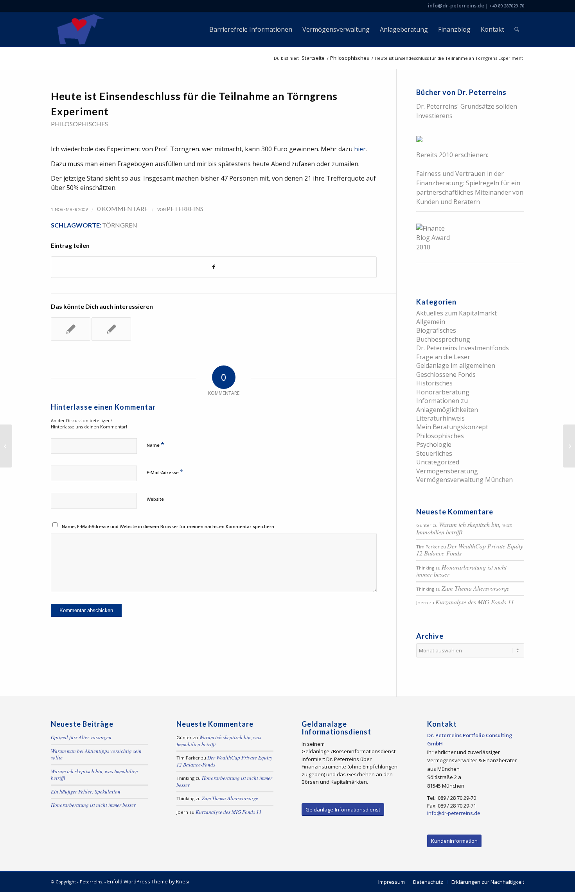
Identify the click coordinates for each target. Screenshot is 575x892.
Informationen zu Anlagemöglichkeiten (447, 405)
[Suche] (517, 29)
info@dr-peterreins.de (456, 5)
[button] (17, 875)
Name (155, 444)
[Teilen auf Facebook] (213, 267)
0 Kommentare (122, 208)
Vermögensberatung (447, 471)
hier (360, 149)
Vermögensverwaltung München (464, 479)
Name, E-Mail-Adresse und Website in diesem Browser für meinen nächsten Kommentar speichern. (168, 526)
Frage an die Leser (443, 357)
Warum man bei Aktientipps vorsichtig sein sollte (96, 754)
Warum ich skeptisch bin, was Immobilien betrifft (464, 528)
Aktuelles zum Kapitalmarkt (456, 313)
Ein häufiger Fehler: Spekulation (85, 791)
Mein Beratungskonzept (452, 427)
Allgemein (430, 321)
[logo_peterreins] (79, 29)
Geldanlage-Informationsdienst (342, 809)
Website (155, 499)
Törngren (119, 225)
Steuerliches (434, 453)
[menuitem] (250, 29)
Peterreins (185, 208)
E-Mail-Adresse (165, 471)
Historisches (434, 383)
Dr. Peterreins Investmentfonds (462, 348)
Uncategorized (437, 462)
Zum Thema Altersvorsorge (475, 588)
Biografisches (436, 330)
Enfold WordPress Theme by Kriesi (148, 881)
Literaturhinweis (440, 418)
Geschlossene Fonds (446, 374)
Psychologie (433, 444)
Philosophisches (79, 123)
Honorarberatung (442, 392)
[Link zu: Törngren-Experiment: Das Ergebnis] (70, 329)
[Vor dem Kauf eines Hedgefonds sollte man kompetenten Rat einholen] (6, 446)
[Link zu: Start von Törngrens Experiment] (111, 329)
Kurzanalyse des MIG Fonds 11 (474, 602)
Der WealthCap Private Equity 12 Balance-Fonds (469, 549)
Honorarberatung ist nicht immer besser (461, 571)
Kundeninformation (454, 840)
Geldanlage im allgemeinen (455, 365)
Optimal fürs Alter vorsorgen (81, 737)
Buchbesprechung (443, 339)
